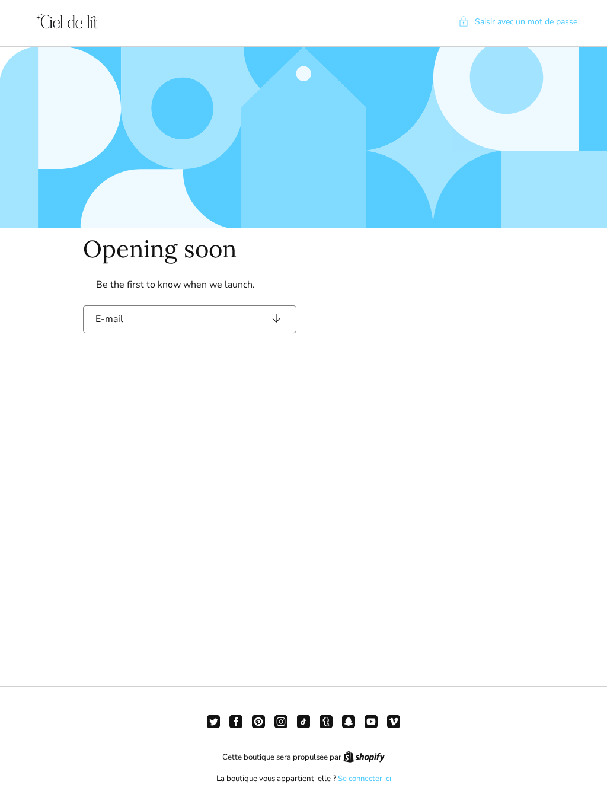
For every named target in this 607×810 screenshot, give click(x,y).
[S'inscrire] (276, 319)
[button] (517, 21)
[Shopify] (364, 757)
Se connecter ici (364, 778)
